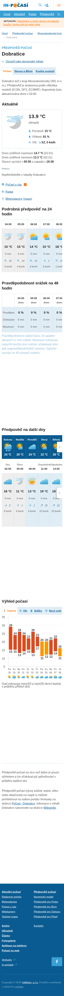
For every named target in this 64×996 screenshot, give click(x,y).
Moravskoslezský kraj (50, 33)
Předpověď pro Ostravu (47, 911)
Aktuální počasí (11, 891)
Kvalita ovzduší (45, 71)
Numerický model (43, 896)
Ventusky (7, 959)
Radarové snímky (12, 896)
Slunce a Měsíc (23, 71)
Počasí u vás (14, 184)
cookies (19, 986)
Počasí (7, 71)
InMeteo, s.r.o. (30, 982)
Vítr (25, 610)
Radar (32, 14)
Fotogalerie (9, 940)
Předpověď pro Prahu (46, 901)
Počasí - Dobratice (23, 803)
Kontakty (39, 925)
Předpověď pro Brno (45, 906)
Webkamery (8, 911)
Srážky (38, 610)
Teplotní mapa (10, 916)
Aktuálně (19, 14)
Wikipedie (49, 807)
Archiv (6, 925)
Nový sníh (55, 610)
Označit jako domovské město (24, 61)
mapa (27, 198)
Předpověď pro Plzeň (46, 916)
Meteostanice (14, 198)
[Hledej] (40, 5)
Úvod (7, 14)
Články (6, 935)
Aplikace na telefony (14, 945)
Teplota (11, 610)
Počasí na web (10, 950)
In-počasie (8, 964)
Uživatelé (7, 930)
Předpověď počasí (22, 33)
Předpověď (47, 14)
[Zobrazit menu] (58, 5)
